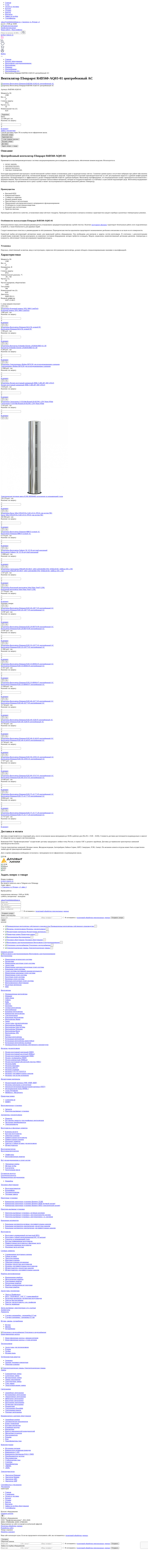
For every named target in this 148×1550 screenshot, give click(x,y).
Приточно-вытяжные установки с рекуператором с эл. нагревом (29, 1217)
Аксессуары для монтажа (10, 1291)
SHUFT (8, 1004)
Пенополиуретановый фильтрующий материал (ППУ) (25, 1087)
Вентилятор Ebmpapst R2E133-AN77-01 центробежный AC (23, 647)
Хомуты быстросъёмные (14, 1300)
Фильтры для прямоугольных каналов (19, 1073)
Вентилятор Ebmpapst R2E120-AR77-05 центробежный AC (23, 610)
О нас (7, 5)
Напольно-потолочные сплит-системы (19, 981)
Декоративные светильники (15, 1397)
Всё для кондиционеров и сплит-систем (15, 1160)
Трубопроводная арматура (10, 1357)
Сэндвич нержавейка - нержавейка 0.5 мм (20, 1315)
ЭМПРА (8, 1466)
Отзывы (8, 10)
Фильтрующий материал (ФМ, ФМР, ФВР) (21, 1083)
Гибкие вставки (11, 1256)
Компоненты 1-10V (12, 1452)
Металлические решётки (14, 1279)
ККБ (7, 987)
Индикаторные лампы (13, 1377)
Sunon (7, 1021)
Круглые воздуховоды (13, 1134)
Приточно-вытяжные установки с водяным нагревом (25, 1213)
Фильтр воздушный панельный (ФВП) (19, 1052)
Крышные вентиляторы (14, 1011)
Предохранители (11, 1435)
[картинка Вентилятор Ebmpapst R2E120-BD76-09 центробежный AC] (27, 627)
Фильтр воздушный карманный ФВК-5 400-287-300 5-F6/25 (23, 385)
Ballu (7, 1002)
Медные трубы (10, 1166)
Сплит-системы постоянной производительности (23, 971)
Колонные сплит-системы (14, 979)
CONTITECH (10, 1100)
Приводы (8, 1118)
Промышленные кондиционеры (12, 1177)
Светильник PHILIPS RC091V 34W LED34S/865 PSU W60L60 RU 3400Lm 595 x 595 (32, 571)
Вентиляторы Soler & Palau (15, 1027)
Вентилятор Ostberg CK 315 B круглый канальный (19, 552)
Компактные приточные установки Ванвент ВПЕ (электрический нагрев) (32, 1205)
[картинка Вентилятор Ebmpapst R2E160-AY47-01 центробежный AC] (27, 776)
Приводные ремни (8, 1096)
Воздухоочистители (8, 1149)
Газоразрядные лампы (13, 1374)
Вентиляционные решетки (15, 1156)
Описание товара (7, 134)
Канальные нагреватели (10, 1220)
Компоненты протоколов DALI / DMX (19, 1454)
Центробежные (10, 1009)
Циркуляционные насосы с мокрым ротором (21, 1338)
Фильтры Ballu (10, 1064)
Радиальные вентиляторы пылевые (18, 1043)
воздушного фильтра (99, 225)
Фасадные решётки (12, 1287)
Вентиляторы (6, 990)
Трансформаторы (11, 1464)
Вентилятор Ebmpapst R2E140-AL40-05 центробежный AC (23, 740)
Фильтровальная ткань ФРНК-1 (17, 1089)
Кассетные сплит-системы (15, 977)
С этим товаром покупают (10, 139)
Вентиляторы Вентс (12, 1031)
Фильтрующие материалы (10, 1079)
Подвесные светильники (14, 1404)
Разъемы (8, 1437)
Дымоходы (5, 1312)
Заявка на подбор (11, 16)
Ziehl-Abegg (9, 998)
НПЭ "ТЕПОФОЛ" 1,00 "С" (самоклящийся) (21, 1296)
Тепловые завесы (11, 1194)
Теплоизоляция (6, 1343)
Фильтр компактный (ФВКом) (16, 1060)
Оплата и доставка (12, 6)
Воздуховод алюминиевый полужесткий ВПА (22, 1235)
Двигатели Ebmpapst (12, 1475)
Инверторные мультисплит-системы (18, 959)
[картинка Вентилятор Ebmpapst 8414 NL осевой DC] (21, 327)
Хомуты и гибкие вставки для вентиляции (21, 1143)
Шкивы (8, 1327)
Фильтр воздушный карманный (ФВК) (19, 1056)
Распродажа (9, 961)
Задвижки (9, 1360)
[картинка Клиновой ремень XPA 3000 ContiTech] (19, 308)
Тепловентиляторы (12, 1192)
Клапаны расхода (11, 1132)
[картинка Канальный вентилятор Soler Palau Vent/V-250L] (23, 587)
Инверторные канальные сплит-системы (20, 973)
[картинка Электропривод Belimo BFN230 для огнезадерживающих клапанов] (30, 364)
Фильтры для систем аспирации (17, 1075)
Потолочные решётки (13, 1283)
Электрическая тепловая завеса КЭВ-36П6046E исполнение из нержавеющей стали (32, 496)
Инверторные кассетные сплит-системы (20, 963)
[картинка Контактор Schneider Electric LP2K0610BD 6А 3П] (23, 346)
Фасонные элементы (12, 1141)
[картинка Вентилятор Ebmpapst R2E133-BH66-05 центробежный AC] (27, 664)
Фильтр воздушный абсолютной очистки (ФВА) (23, 1062)
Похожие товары (7, 141)
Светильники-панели (13, 1410)
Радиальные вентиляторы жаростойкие (19, 1041)
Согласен (5, 1539)
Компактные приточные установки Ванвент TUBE (24, 1201)
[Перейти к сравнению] (2, 41)
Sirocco (7, 1035)
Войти (3, 54)
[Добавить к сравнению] (6, 306)
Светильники (6, 1389)
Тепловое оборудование (10, 1185)
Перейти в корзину (8, 1532)
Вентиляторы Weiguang (14, 1029)
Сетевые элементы (8, 1251)
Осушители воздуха (8, 1173)
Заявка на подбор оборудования (17, 1506)
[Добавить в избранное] (3, 306)
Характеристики (7, 137)
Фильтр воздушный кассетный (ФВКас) (20, 1054)
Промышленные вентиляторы (16, 994)
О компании (9, 1494)
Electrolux (8, 1006)
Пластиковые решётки (13, 1281)
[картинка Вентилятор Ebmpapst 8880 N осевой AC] (20, 532)
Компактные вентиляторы (15, 1013)
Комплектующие (7, 1445)
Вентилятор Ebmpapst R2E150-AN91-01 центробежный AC (23, 759)
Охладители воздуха (8, 1175)
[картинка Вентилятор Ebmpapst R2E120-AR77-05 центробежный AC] (27, 608)
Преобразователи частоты (14, 1456)
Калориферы (10, 1190)
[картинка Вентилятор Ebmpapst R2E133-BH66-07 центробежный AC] (27, 682)
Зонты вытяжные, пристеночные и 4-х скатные (18, 1308)
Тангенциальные (11, 1015)
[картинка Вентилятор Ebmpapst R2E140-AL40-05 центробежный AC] (27, 738)
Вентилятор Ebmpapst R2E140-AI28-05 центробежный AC (22, 722)
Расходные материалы (13, 985)
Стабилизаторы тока (12, 1460)
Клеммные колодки (12, 1427)
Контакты (8, 14)
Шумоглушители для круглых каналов (19, 1268)
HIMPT (8, 1102)
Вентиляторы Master (12, 1019)
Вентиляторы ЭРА (12, 1033)
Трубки (8, 1351)
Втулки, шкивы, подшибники (12, 1321)
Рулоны (8, 1349)
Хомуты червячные (12, 1304)
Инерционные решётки (14, 1277)
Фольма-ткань (10, 1353)
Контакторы (9, 1429)
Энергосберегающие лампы (15, 1385)
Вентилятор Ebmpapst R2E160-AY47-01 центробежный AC (23, 777)
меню (3, 920)
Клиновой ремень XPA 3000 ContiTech (15, 310)
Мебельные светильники (14, 1398)
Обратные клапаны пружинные (17, 1262)
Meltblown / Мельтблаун (14, 1092)
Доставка (5, 144)
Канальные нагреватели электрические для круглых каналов (27, 1226)
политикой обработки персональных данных (52, 911)
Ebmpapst (8, 996)
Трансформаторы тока (13, 1441)
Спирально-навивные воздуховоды (18, 1245)
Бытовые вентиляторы (13, 1037)
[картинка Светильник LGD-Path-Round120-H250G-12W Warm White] (27, 401)
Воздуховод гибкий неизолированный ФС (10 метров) (25, 1237)
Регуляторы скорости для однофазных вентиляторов (24, 1120)
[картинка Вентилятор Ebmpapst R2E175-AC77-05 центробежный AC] (27, 794)
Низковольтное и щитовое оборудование (16, 1416)
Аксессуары (9, 965)
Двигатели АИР (11, 1481)
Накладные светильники (14, 1400)
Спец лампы (9, 1383)
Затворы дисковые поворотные (16, 1362)
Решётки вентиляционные (10, 1274)
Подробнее (5, 114)
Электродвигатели (8, 1471)
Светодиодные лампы (13, 1381)
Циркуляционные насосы (10, 1334)
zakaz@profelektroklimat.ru (10, 22)
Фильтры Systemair (12, 1069)
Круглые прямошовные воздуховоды (19, 1241)
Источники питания (12, 1448)
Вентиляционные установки (11, 1105)
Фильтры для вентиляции (10, 1048)
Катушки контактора (13, 1425)
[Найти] (23, 32)
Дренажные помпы (12, 1164)
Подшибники (10, 1329)
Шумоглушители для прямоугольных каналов (22, 1270)
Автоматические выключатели (16, 1421)
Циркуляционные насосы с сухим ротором (21, 1340)
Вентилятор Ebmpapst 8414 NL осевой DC (16, 329)
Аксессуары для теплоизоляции (17, 1347)
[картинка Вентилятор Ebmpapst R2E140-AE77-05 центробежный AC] (27, 701)
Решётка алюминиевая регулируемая (18, 1285)
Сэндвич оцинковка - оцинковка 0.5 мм (20, 1317)
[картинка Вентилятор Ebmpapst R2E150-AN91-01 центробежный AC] (27, 757)
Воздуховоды (6, 1232)
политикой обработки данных (77, 1535)
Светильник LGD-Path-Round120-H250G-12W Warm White (22, 403)
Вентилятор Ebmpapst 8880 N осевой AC (16, 534)
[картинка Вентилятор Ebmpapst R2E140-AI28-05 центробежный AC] (27, 720)
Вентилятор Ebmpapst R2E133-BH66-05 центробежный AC (23, 666)
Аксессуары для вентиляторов (16, 1023)
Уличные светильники (13, 1412)
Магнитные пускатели (13, 1433)
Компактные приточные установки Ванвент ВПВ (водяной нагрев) (30, 1203)
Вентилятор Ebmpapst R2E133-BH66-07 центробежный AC (23, 684)
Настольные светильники (14, 1402)
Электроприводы (11, 1124)
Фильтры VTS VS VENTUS (15, 1071)
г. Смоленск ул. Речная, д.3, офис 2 (14, 887)
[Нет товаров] (2, 45)
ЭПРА (7, 1468)
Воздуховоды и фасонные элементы (14, 1128)
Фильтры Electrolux (12, 1066)
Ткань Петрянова (11, 1090)
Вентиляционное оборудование (17, 983)
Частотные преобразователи (15, 1122)
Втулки (8, 1325)
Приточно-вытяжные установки (17, 1111)
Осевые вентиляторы (13, 1008)
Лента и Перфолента (12, 1294)
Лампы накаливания (12, 1379)
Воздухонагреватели (12, 1188)
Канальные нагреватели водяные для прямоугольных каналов (28, 1224)
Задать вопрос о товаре (9, 146)
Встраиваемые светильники (15, 1395)
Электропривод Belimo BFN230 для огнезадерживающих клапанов (26, 366)
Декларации (5, 1487)
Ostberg (8, 1000)
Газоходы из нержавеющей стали (17, 1239)
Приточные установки (9, 1198)
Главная (8, 3)
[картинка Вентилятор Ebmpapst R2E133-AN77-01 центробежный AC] (27, 645)
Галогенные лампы (12, 1376)
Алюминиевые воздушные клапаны (18, 1254)
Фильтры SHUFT (11, 1068)
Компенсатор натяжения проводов (18, 1450)
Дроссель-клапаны (12, 1258)
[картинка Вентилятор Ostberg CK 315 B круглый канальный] (24, 550)
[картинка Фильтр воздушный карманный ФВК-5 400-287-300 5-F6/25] (27, 383)
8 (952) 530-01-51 (7, 35)
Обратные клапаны (12, 1135)
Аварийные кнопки (12, 1419)
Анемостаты (5, 1310)
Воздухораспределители (10, 1151)
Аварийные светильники (14, 1393)
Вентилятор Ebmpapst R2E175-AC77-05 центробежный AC (23, 796)
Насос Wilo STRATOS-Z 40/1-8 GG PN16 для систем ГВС (22, 515)
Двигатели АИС (11, 1479)
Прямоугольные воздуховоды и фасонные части (23, 1243)
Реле (7, 1439)
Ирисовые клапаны (12, 1260)
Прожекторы (10, 1406)
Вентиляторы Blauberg (13, 1025)
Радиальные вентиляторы (14, 1039)
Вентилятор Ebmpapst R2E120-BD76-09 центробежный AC (23, 629)
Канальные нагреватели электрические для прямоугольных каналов (30, 1228)
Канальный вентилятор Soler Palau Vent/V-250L (18, 589)
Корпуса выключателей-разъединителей (20, 1431)
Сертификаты (10, 18)
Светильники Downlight (14, 1408)
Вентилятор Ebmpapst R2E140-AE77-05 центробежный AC (23, 703)
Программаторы (11, 1458)
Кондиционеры (6, 956)
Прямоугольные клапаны (14, 1139)
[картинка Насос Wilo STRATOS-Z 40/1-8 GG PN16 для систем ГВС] (26, 513)
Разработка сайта (7, 1528)
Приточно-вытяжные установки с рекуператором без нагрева (28, 1215)
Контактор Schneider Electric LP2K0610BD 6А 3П (19, 348)
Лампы (3, 1370)
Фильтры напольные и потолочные (18, 1085)
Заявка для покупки (8, 130)
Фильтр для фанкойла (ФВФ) (16, 1058)
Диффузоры (9, 1155)
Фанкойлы (9, 1181)
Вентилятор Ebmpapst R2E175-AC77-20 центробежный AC (23, 815)
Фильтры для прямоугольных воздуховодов (21, 1266)
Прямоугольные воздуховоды (16, 1137)
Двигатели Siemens (12, 1477)
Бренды (8, 12)
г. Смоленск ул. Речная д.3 (30, 22)
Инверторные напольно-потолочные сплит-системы (24, 967)
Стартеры (8, 1462)
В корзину (4, 129)
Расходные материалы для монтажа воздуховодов (23, 1298)
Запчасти (8, 1109)
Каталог (8, 8)
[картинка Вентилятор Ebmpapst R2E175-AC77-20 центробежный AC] (27, 813)
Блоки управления (12, 1423)
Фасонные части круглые (14, 1247)
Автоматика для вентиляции (11, 1115)
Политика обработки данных (11, 1526)
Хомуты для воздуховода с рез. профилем (20, 1302)
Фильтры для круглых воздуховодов (18, 1264)
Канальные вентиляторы (14, 1017)
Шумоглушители (11, 1145)
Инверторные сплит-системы (16, 975)
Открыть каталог (7, 952)
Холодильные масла (12, 1170)
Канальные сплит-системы (15, 969)
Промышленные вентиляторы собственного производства (26, 1045)
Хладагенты (9, 1168)
